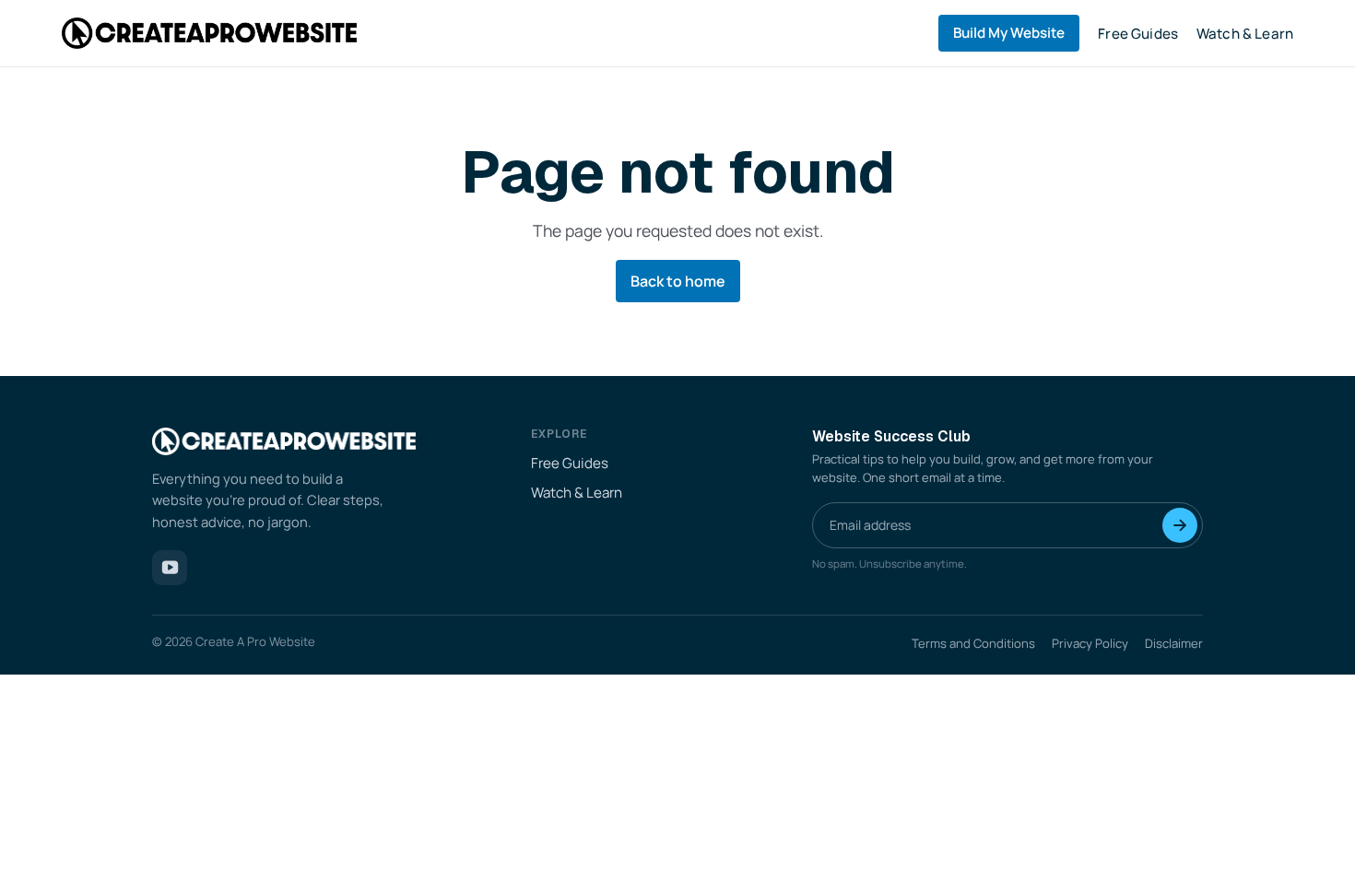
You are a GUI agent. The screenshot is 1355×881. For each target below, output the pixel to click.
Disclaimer (1174, 643)
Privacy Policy (1090, 643)
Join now (1179, 525)
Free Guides (1138, 33)
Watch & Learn (1244, 33)
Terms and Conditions (973, 643)
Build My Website (1009, 32)
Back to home (677, 281)
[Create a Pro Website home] (209, 33)
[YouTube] (169, 567)
